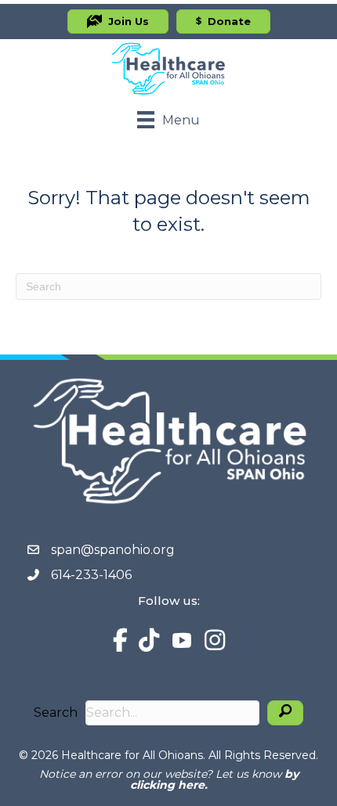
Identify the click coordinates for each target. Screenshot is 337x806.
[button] (285, 712)
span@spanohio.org (113, 549)
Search (56, 712)
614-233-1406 (91, 574)
